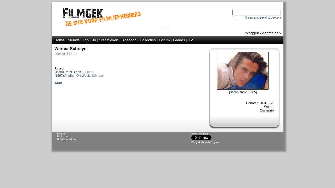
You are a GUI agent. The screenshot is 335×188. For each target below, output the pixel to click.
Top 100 (89, 40)
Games (179, 40)
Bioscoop (129, 40)
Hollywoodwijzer (66, 139)
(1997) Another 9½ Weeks (72, 76)
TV (190, 40)
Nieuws (74, 40)
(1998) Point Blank (67, 72)
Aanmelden (271, 33)
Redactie (62, 136)
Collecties (148, 40)
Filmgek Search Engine (205, 142)
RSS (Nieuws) (199, 133)
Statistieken (108, 40)
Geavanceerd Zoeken (263, 17)
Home (59, 40)
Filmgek (61, 133)
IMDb (58, 83)
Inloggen (252, 33)
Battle (234, 92)
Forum (164, 40)
